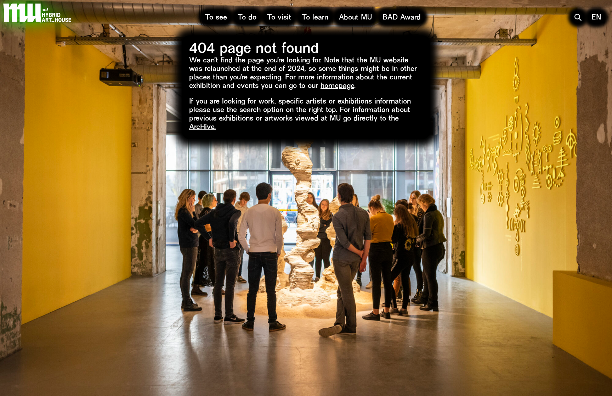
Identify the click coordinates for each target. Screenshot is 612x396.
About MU (355, 18)
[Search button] (578, 17)
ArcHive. (202, 127)
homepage (337, 86)
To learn (315, 18)
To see (216, 18)
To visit (279, 18)
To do (247, 18)
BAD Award (401, 18)
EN (596, 18)
